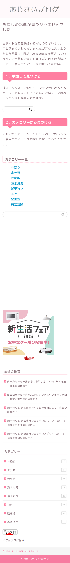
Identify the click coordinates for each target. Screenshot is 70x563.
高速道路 (17, 204)
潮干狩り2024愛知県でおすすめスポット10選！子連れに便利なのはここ (36, 436)
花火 (14, 194)
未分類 (15, 173)
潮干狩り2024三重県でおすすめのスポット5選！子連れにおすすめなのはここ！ (36, 423)
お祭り (15, 167)
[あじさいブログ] (35, 15)
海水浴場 (17, 183)
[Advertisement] (35, 265)
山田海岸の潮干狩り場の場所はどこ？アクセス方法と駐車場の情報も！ (36, 384)
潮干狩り (17, 189)
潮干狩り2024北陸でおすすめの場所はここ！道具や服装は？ (37, 410)
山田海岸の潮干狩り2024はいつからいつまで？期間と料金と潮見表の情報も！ (37, 397)
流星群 (15, 178)
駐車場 (15, 199)
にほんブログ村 (12, 540)
